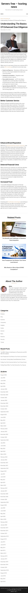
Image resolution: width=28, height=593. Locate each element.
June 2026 (3, 380)
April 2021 (3, 482)
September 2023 (5, 411)
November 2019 (4, 530)
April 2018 (3, 581)
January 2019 (4, 558)
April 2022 (3, 451)
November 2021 (4, 465)
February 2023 (4, 428)
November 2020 (4, 496)
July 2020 (3, 508)
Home (2, 18)
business (7, 18)
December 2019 (4, 527)
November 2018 (4, 564)
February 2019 (4, 556)
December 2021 (4, 462)
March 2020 (3, 519)
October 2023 (4, 409)
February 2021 (4, 488)
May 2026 (3, 383)
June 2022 (3, 445)
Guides (2, 328)
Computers (3, 322)
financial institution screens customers (15, 145)
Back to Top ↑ (14, 591)
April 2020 (3, 516)
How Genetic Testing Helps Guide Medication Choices (13, 359)
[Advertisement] (14, 128)
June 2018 (3, 575)
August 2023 (4, 414)
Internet (2, 331)
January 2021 (4, 491)
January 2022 (4, 459)
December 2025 (4, 392)
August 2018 (4, 573)
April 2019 (3, 550)
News (2, 333)
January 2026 (4, 389)
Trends (2, 342)
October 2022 (4, 437)
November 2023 (4, 406)
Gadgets (3, 325)
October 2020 (4, 499)
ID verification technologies (14, 201)
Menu (2, 14)
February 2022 (4, 457)
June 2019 (3, 544)
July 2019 (3, 542)
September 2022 (5, 440)
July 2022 (3, 442)
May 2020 (3, 513)
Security (2, 339)
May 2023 (3, 420)
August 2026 (4, 375)
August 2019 (4, 539)
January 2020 (4, 525)
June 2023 (3, 417)
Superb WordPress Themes (14, 589)
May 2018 (3, 578)
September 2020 (5, 502)
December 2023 (4, 403)
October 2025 (4, 397)
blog (2, 316)
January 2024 (4, 400)
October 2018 (4, 567)
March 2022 (3, 454)
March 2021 (3, 485)
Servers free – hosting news (14, 5)
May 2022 (3, 448)
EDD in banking (8, 67)
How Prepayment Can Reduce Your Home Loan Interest (14, 356)
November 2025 (4, 394)
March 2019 (3, 553)
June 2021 (3, 476)
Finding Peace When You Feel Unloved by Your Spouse (13, 365)
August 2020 (4, 505)
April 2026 (3, 386)
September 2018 (5, 570)
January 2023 (4, 431)
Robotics (3, 336)
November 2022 (4, 434)
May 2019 (3, 547)
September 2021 (5, 468)
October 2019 (4, 533)
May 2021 (3, 479)
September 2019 (5, 536)
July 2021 (3, 474)
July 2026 (3, 377)
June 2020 (3, 510)
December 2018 (4, 561)
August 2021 (4, 471)
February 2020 (4, 522)
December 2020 (4, 493)
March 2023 (3, 425)
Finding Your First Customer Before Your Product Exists (14, 362)
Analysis (3, 314)
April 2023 (3, 423)
